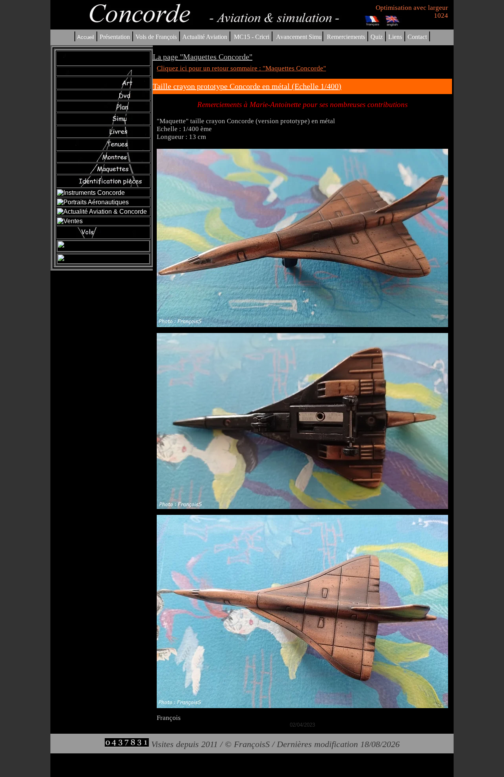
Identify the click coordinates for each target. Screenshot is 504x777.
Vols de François (155, 36)
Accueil (85, 37)
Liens (395, 36)
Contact (417, 36)
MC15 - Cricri (251, 36)
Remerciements (346, 36)
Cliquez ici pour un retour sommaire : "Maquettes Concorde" (241, 68)
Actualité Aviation (205, 36)
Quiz (377, 36)
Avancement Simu (299, 36)
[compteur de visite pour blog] (127, 744)
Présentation (115, 36)
